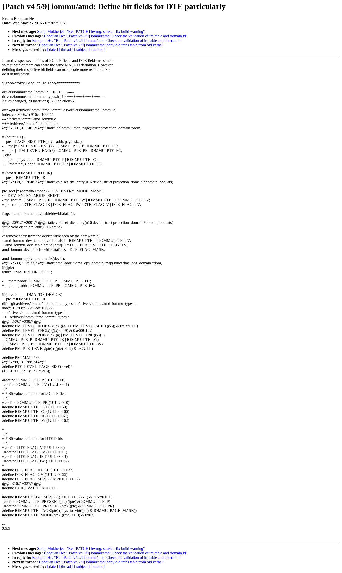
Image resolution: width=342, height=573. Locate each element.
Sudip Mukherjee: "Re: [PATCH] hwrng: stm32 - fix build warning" (91, 32)
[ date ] (52, 50)
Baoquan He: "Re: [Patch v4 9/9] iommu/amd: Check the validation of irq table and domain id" (107, 40)
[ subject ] (82, 50)
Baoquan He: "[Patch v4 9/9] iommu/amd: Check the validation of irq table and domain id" (116, 36)
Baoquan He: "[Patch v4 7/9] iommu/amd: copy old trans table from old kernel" (101, 45)
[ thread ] (66, 50)
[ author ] (98, 50)
